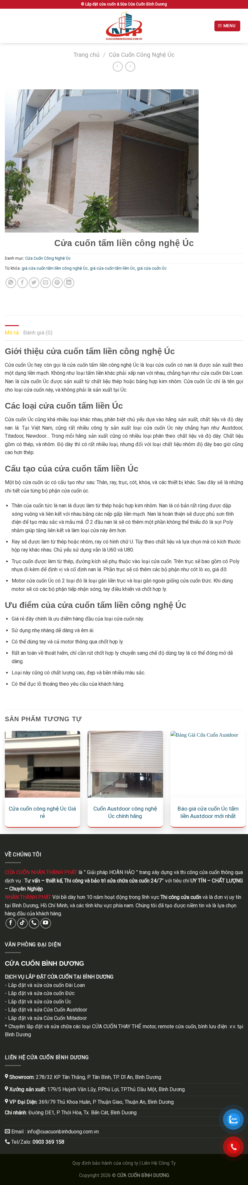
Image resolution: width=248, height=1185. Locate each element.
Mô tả (12, 332)
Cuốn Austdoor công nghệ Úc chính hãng (125, 812)
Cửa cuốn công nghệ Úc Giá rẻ (42, 812)
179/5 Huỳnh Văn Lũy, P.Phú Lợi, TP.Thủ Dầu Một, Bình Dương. (97, 1089)
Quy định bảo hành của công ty (105, 1163)
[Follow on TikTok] (22, 923)
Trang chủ (86, 54)
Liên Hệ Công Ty (159, 1163)
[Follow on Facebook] (10, 923)
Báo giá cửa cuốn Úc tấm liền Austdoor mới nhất (208, 812)
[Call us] (34, 923)
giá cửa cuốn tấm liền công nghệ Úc (55, 268)
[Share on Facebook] (22, 282)
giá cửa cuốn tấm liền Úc (112, 268)
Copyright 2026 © (124, 1175)
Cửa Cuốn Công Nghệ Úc (142, 54)
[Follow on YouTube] (45, 923)
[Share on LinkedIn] (69, 282)
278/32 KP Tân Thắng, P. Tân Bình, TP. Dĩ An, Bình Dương (85, 1077)
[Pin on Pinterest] (57, 282)
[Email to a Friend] (45, 282)
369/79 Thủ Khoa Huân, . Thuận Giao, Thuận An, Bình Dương (91, 1102)
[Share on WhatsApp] (10, 282)
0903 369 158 (48, 1142)
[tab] (12, 332)
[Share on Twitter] (34, 282)
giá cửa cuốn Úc (152, 268)
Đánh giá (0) (38, 332)
